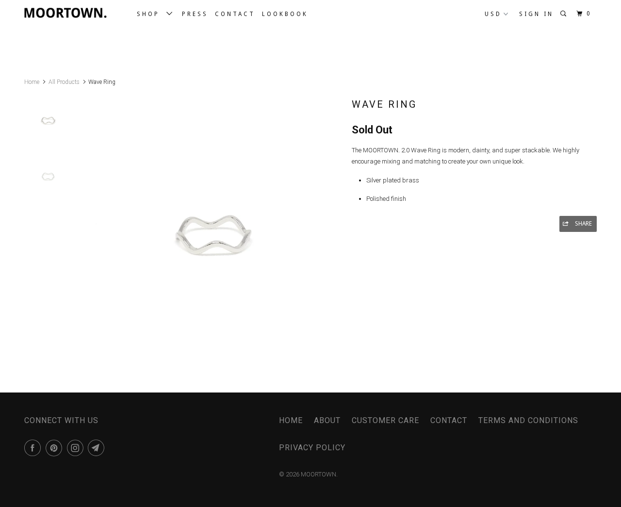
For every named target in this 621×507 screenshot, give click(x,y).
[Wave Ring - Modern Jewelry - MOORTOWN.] (215, 221)
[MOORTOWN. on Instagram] (77, 448)
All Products (64, 82)
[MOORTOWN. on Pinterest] (55, 448)
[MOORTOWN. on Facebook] (34, 448)
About (327, 420)
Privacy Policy (312, 447)
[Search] (564, 14)
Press (195, 14)
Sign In (536, 14)
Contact (235, 14)
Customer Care (385, 420)
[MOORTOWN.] (74, 12)
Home (291, 420)
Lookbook (285, 14)
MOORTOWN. (319, 474)
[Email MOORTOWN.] (98, 448)
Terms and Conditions (528, 420)
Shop (151, 14)
